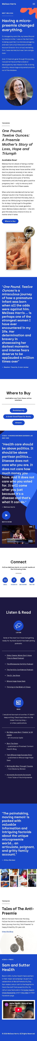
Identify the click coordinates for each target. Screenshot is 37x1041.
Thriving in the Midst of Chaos (18, 687)
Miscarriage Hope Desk (16, 681)
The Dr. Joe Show (13, 675)
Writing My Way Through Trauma (20, 766)
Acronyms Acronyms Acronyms (19, 775)
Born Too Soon (12, 743)
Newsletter (11, 993)
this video (24, 993)
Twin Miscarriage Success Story (19, 755)
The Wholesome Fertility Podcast (20, 664)
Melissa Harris (9, 4)
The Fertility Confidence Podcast (20, 670)
